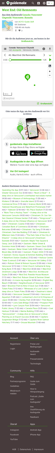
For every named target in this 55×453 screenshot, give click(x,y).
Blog (12, 376)
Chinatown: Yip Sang (31, 229)
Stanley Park (24, 300)
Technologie (35, 363)
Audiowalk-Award (35, 352)
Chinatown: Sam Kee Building (14, 232)
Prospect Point (46, 303)
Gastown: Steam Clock (37, 246)
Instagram (14, 430)
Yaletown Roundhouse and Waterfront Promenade (23, 207)
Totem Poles (7, 288)
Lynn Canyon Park (21, 305)
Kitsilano (5, 201)
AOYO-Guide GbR (26, 22)
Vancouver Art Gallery (37, 260)
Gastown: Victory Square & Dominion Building (23, 255)
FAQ (32, 376)
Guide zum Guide (35, 382)
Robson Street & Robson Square (22, 263)
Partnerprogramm (18, 381)
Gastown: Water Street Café (20, 249)
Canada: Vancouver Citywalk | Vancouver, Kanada (22, 16)
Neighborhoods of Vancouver (31, 283)
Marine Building (27, 311)
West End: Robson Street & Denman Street (31, 277)
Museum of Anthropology (24, 198)
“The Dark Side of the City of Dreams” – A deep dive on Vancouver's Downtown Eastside (26, 238)
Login (12, 348)
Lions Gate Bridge (21, 303)
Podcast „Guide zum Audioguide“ (37, 399)
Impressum (39, 449)
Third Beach (47, 300)
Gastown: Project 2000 (33, 252)
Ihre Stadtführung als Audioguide (37, 409)
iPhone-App (35, 434)
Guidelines (14, 386)
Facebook (14, 434)
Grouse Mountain (28, 322)
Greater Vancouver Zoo (12, 193)
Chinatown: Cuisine (16, 224)
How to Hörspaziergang (37, 390)
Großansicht (27, 41)
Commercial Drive (9, 204)
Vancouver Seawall (21, 294)
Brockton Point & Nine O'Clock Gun (23, 286)
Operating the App (10, 190)
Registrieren (15, 344)
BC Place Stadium (35, 210)
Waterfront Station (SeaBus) (16, 257)
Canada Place (31, 308)
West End (27, 269)
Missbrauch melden (15, 392)
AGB (14, 449)
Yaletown (12, 210)
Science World (35, 204)
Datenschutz (25, 449)
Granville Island (27, 201)
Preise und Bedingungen (36, 345)
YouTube (14, 439)
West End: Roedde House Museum (34, 274)
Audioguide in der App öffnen (26, 161)
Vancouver (34, 190)
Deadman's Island (44, 291)
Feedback (34, 417)
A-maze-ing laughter (22, 280)
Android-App (35, 430)
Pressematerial (36, 359)
